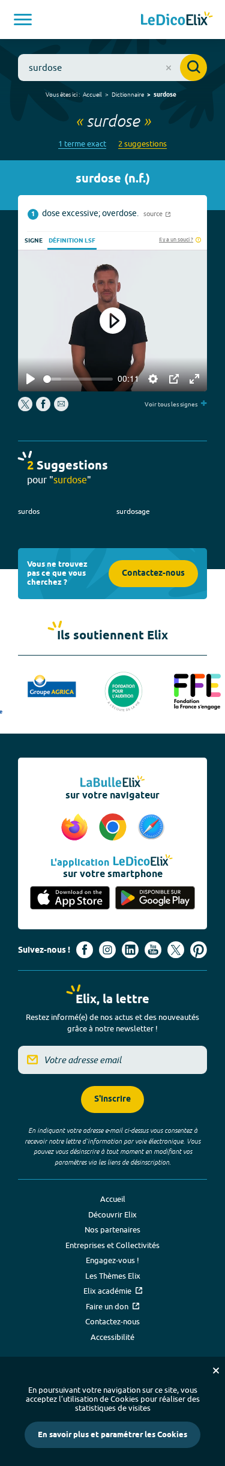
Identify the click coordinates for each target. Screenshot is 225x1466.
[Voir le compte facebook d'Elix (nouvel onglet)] (84, 949)
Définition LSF (72, 241)
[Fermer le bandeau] (216, 1371)
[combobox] (112, 67)
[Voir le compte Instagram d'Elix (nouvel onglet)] (107, 949)
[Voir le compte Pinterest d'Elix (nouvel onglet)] (198, 949)
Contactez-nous (153, 573)
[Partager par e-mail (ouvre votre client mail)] (61, 408)
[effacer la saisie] (168, 67)
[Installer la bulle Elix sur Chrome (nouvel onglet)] (114, 827)
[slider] (78, 379)
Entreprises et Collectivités (112, 1245)
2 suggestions (142, 143)
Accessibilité (112, 1337)
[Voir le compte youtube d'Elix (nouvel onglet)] (153, 949)
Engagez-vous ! (112, 1260)
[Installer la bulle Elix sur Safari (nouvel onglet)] (151, 827)
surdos (29, 511)
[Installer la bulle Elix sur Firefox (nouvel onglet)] (76, 827)
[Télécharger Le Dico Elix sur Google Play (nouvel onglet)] (155, 898)
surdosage (133, 511)
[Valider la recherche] (193, 67)
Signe (34, 241)
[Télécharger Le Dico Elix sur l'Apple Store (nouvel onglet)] (70, 898)
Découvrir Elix (112, 1214)
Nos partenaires (112, 1229)
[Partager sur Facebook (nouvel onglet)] (43, 408)
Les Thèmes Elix (112, 1275)
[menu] (23, 19)
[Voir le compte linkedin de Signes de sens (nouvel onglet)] (130, 949)
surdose (165, 95)
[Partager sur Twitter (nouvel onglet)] (26, 408)
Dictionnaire (128, 94)
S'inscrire (112, 1099)
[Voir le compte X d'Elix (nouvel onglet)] (175, 949)
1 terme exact (82, 143)
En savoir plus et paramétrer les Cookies (112, 1434)
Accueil (92, 94)
